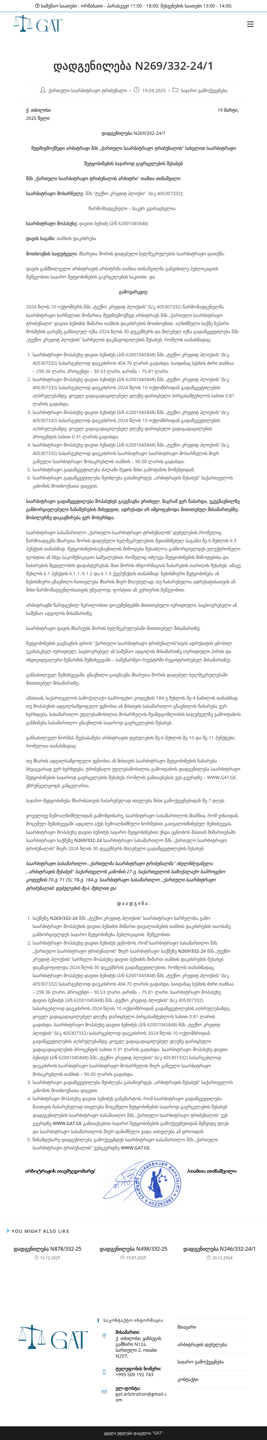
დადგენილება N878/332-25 (47, 1248)
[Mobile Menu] (250, 23)
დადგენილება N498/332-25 (133, 1248)
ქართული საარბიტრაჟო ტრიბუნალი (88, 90)
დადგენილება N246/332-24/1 (219, 1248)
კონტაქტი (187, 1379)
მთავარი (186, 1327)
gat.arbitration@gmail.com (141, 1397)
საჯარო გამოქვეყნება (204, 90)
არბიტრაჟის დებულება (202, 1344)
